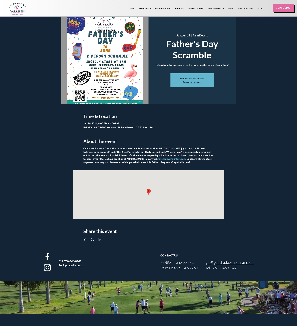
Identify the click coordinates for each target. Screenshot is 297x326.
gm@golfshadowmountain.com (230, 262)
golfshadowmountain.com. (171, 158)
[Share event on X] (92, 239)
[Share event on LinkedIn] (100, 239)
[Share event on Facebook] (84, 239)
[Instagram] (47, 267)
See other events (192, 82)
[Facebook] (47, 257)
